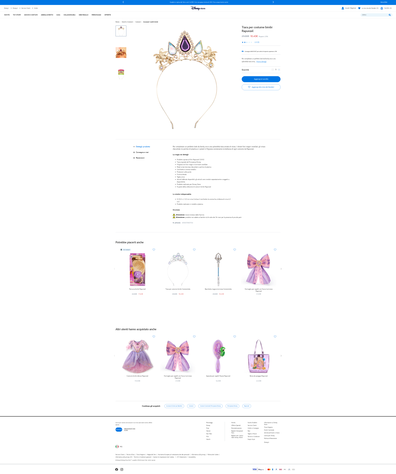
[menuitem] (7, 15)
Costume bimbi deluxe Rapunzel (137, 376)
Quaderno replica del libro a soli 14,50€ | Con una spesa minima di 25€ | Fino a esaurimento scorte (198, 2)
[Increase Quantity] (279, 69)
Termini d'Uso (130, 454)
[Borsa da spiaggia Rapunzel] (258, 356)
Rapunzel (246, 406)
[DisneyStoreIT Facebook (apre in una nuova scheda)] (116, 469)
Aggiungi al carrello (261, 79)
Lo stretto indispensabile (182, 194)
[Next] (273, 2)
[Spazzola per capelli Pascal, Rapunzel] (218, 356)
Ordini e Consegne (253, 428)
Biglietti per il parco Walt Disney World (237, 436)
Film (207, 436)
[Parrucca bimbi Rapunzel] (137, 269)
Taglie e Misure (252, 434)
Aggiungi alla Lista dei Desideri (262, 87)
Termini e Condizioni (254, 436)
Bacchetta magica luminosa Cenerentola (218, 289)
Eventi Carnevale (269, 430)
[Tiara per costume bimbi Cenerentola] (178, 269)
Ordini (36, 8)
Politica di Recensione (270, 438)
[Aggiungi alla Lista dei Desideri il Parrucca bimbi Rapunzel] (154, 249)
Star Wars (209, 434)
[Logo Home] (198, 8)
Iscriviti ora (119, 429)
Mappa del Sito (151, 454)
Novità (233, 422)
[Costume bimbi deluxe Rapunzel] (137, 356)
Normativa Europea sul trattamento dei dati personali (173, 454)
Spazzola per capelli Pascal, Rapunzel (218, 376)
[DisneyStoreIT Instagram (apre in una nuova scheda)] (121, 469)
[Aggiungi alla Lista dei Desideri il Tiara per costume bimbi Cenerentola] (194, 249)
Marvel (208, 431)
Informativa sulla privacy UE (124, 457)
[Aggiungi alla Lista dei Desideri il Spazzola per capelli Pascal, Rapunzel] (234, 336)
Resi (249, 431)
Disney (208, 425)
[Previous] (123, 2)
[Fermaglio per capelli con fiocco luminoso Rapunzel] (258, 269)
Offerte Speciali (236, 425)
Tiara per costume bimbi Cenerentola (178, 289)
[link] (250, 42)
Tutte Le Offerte (383, 2)
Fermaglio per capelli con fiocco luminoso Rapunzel (259, 290)
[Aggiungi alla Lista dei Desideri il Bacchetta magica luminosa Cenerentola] (234, 249)
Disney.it (266, 442)
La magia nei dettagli (181, 155)
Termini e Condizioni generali (142, 457)
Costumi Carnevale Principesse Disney (210, 406)
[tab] (151, 148)
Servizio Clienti (252, 425)
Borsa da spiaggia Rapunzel (259, 376)
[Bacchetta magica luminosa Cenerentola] (218, 269)
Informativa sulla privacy (198, 454)
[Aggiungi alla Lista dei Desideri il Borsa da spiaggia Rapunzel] (275, 336)
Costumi (191, 406)
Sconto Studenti (252, 422)
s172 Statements (181, 457)
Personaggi (209, 422)
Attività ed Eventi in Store (271, 433)
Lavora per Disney (269, 435)
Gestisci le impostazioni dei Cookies (163, 457)
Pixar (207, 428)
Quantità (245, 70)
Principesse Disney (232, 406)
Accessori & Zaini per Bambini (174, 406)
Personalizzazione (236, 428)
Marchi (208, 439)
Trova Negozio (268, 427)
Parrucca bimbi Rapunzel (137, 289)
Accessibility (192, 457)
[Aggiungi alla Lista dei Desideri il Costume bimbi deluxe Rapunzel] (154, 336)
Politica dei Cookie (213, 454)
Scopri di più (251, 439)
